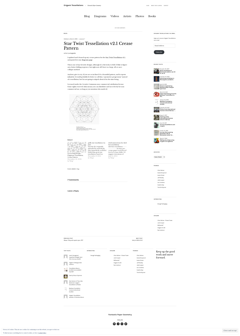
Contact (166, 5)
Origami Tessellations (73, 5)
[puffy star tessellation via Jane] (98, 150)
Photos (139, 16)
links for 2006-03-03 (137, 239)
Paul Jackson (161, 230)
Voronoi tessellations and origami (167, 125)
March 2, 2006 (73, 39)
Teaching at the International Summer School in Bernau (166, 118)
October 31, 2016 (164, 130)
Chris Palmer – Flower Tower (165, 220)
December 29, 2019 (164, 69)
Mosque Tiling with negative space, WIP (73, 239)
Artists (127, 16)
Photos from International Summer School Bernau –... (168, 109)
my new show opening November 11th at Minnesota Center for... (166, 134)
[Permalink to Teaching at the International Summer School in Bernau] (156, 117)
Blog (87, 16)
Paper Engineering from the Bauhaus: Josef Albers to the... (168, 95)
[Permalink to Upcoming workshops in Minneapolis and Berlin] (156, 79)
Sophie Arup (161, 185)
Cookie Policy (42, 333)
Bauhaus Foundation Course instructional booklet (166, 103)
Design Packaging (162, 204)
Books (152, 16)
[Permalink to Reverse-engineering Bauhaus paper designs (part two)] (156, 86)
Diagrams (100, 16)
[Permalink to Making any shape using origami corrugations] (156, 140)
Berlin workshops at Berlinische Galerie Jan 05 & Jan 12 (167, 72)
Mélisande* (161, 225)
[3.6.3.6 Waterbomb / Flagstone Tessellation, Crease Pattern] (77, 147)
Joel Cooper (161, 223)
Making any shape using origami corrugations (167, 140)
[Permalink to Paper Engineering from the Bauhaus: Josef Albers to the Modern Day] (156, 94)
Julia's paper (161, 180)
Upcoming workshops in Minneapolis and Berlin (167, 79)
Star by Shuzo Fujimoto (75, 275)
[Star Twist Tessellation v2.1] (84, 133)
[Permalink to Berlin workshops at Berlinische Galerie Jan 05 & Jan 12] (156, 71)
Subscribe (159, 52)
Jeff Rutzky (161, 177)
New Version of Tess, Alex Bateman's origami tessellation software (76, 282)
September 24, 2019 (164, 76)
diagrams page (87, 60)
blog (148, 5)
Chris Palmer (161, 170)
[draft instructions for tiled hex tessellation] (118, 150)
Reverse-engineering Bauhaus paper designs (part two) (167, 87)
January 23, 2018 (164, 100)
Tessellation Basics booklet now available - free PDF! (75, 270)
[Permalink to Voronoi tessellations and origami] (156, 125)
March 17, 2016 (163, 138)
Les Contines (161, 182)
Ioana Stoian (161, 175)
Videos (115, 16)
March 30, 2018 (164, 92)
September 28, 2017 (164, 107)
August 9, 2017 (163, 115)
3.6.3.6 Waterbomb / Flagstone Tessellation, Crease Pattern (75, 155)
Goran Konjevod (162, 172)
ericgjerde (72, 53)
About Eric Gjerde (156, 5)
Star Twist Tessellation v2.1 (115, 57)
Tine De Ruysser (162, 187)
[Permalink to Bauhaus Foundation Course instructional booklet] (156, 102)
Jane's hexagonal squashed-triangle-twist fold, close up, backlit (75, 257)
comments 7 (82, 39)
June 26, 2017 (163, 123)
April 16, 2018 (163, 84)
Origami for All (161, 227)
